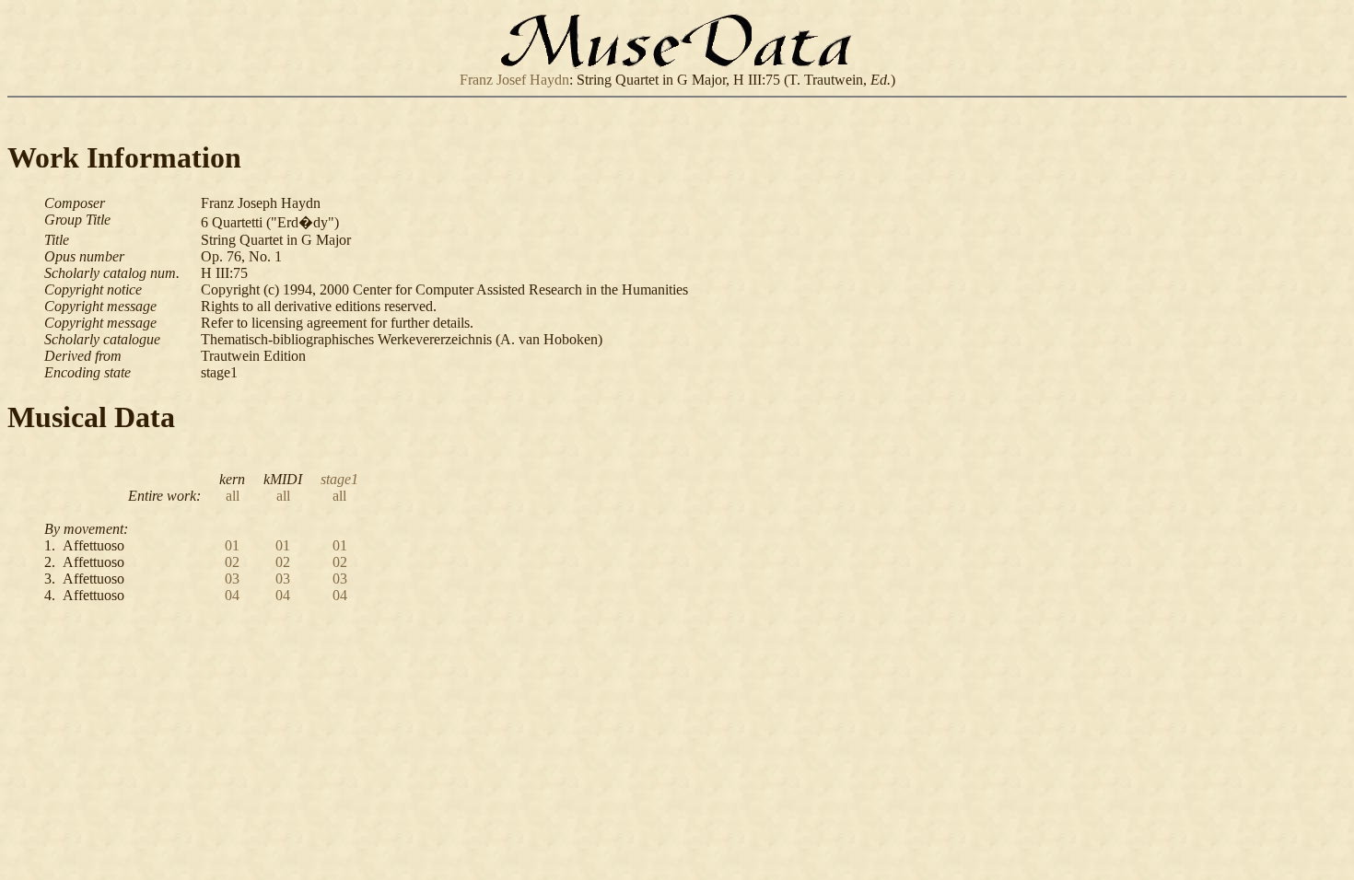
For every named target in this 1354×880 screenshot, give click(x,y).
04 (232, 595)
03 (232, 578)
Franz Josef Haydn (514, 79)
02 (232, 562)
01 (232, 545)
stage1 (339, 479)
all (232, 496)
